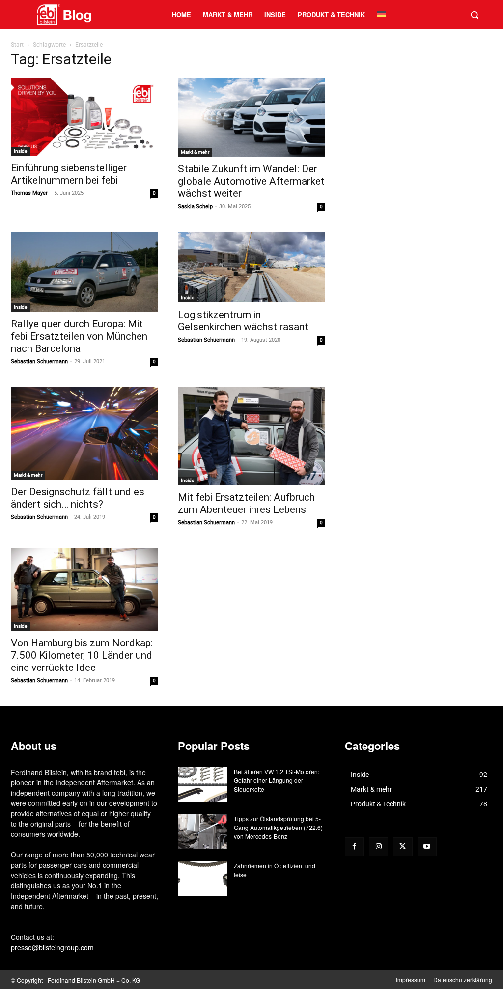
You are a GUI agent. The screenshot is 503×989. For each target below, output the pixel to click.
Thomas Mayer (29, 193)
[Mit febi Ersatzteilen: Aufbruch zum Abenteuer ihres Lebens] (251, 436)
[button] (474, 15)
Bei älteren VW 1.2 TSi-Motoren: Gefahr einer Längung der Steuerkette (276, 780)
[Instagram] (378, 846)
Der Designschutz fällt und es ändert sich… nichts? (77, 498)
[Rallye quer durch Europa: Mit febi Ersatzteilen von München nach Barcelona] (84, 272)
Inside (20, 151)
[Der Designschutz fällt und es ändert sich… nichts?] (84, 433)
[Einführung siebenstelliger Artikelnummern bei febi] (84, 116)
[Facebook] (354, 846)
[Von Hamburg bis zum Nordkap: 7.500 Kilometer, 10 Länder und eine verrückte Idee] (84, 589)
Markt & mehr (195, 152)
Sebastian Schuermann (39, 361)
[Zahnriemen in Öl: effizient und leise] (202, 878)
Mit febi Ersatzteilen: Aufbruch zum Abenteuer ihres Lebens (246, 503)
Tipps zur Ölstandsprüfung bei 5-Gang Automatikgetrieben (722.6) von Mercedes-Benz (278, 827)
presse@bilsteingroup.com (52, 947)
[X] (402, 846)
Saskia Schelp (195, 206)
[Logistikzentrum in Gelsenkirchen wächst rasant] (251, 267)
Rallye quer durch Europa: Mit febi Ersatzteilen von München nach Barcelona (79, 336)
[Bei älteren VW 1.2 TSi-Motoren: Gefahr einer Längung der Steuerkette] (202, 784)
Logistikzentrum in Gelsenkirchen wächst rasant (243, 321)
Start (17, 44)
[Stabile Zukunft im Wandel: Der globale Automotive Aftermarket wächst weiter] (251, 117)
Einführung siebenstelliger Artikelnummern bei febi (69, 174)
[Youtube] (427, 846)
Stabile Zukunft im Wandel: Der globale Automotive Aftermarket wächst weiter (251, 181)
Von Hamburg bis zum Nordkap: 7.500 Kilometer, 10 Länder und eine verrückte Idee (82, 655)
